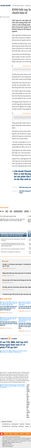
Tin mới (5, 261)
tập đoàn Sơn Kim (18, 211)
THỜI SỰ (6, 434)
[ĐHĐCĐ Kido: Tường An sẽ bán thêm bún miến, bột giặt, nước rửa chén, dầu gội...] (13, 228)
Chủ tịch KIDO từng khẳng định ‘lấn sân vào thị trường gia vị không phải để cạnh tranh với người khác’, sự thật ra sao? (13, 245)
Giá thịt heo (21, 426)
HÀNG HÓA (16, 434)
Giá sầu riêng (14, 426)
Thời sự (4, 289)
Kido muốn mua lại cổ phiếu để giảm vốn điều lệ (13, 249)
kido (7, 211)
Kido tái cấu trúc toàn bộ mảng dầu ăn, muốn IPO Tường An (13, 239)
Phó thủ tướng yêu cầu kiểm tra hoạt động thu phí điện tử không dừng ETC (8, 323)
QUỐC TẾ (22, 434)
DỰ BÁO (10, 434)
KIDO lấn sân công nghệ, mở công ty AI (10, 252)
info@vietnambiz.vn (9, 445)
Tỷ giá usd (22, 424)
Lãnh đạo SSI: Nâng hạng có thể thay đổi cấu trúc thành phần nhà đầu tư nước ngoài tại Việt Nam (28, 401)
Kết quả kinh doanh (17, 5)
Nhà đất (4, 282)
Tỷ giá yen (28, 424)
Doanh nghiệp (6, 6)
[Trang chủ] (2, 434)
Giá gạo (27, 426)
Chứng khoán (5, 268)
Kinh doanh (2, 328)
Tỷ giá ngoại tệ (15, 424)
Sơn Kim (26, 211)
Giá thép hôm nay (6, 426)
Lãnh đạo (27, 5)
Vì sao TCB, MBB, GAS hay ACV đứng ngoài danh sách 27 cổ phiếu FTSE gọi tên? (8, 308)
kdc (11, 211)
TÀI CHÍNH (27, 434)
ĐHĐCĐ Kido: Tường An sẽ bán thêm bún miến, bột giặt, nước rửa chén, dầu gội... (12, 234)
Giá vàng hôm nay (6, 424)
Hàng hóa (4, 275)
